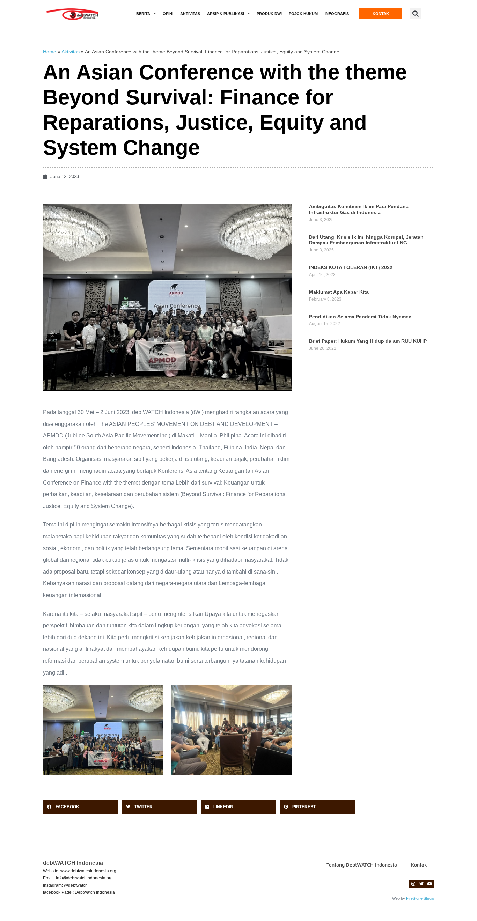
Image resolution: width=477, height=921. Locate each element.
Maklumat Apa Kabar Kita (339, 292)
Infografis (337, 14)
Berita (143, 14)
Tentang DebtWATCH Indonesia (361, 865)
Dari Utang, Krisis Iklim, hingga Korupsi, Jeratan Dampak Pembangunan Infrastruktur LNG (366, 240)
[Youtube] (430, 884)
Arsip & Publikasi (225, 14)
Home (49, 51)
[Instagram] (413, 884)
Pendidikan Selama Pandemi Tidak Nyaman (360, 316)
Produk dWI (269, 14)
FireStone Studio (420, 898)
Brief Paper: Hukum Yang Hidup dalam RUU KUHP (368, 341)
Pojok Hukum (303, 14)
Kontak (419, 865)
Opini (168, 14)
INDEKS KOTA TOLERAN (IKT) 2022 (350, 267)
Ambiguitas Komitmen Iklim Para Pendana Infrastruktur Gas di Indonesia (359, 209)
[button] (415, 13)
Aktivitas (190, 14)
